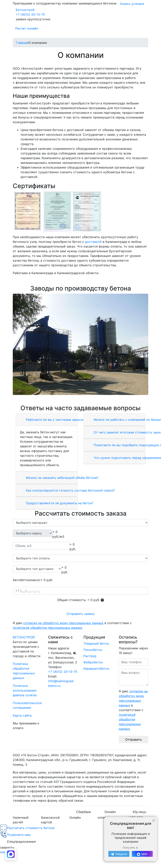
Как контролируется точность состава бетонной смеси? (70, 490)
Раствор (89, 656)
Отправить (133, 739)
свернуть (7, 847)
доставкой (93, 242)
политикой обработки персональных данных (47, 628)
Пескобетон (92, 650)
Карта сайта (22, 715)
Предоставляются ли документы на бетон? (59, 503)
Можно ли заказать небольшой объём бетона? (61, 478)
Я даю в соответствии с (72, 625)
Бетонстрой (25, 10)
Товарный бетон (96, 643)
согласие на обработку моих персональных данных (63, 623)
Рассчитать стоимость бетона (30, 828)
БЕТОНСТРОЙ (24, 637)
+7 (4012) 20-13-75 (30, 14)
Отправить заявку (81, 614)
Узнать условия (132, 4)
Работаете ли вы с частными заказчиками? (59, 420)
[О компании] (80, 344)
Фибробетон (93, 662)
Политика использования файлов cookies (25, 690)
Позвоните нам (18, 835)
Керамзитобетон (96, 668)
